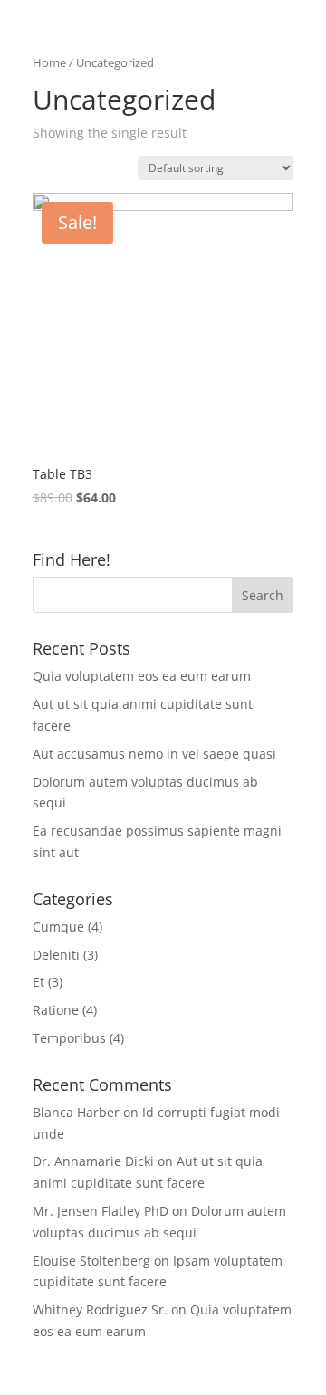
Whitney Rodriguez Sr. (100, 1309)
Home (49, 62)
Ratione (56, 1009)
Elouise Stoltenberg (91, 1260)
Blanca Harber (76, 1112)
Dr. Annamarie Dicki (93, 1161)
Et (38, 981)
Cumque (58, 926)
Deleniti (56, 954)
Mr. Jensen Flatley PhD (100, 1210)
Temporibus (69, 1037)
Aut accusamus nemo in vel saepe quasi (154, 753)
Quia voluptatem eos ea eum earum (142, 675)
